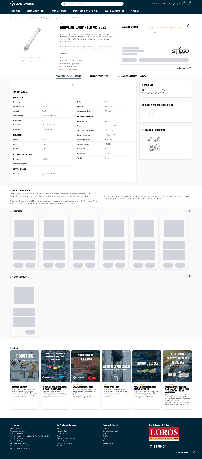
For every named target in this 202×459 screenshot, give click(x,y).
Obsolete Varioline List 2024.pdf (155, 90)
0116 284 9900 (18, 438)
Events (105, 434)
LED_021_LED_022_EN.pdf (154, 93)
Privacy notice (107, 446)
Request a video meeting (18, 443)
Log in (105, 438)
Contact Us (155, 4)
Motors (59, 436)
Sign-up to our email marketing (20, 446)
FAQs (169, 4)
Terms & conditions (109, 443)
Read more (63, 53)
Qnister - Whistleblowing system (21, 448)
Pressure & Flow (62, 434)
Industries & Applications (65, 443)
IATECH (59, 446)
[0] (188, 3)
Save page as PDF (185, 68)
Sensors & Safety (62, 431)
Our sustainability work (110, 431)
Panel (58, 429)
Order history (107, 441)
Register (163, 4)
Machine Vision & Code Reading (67, 438)
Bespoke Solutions (63, 441)
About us (106, 429)
